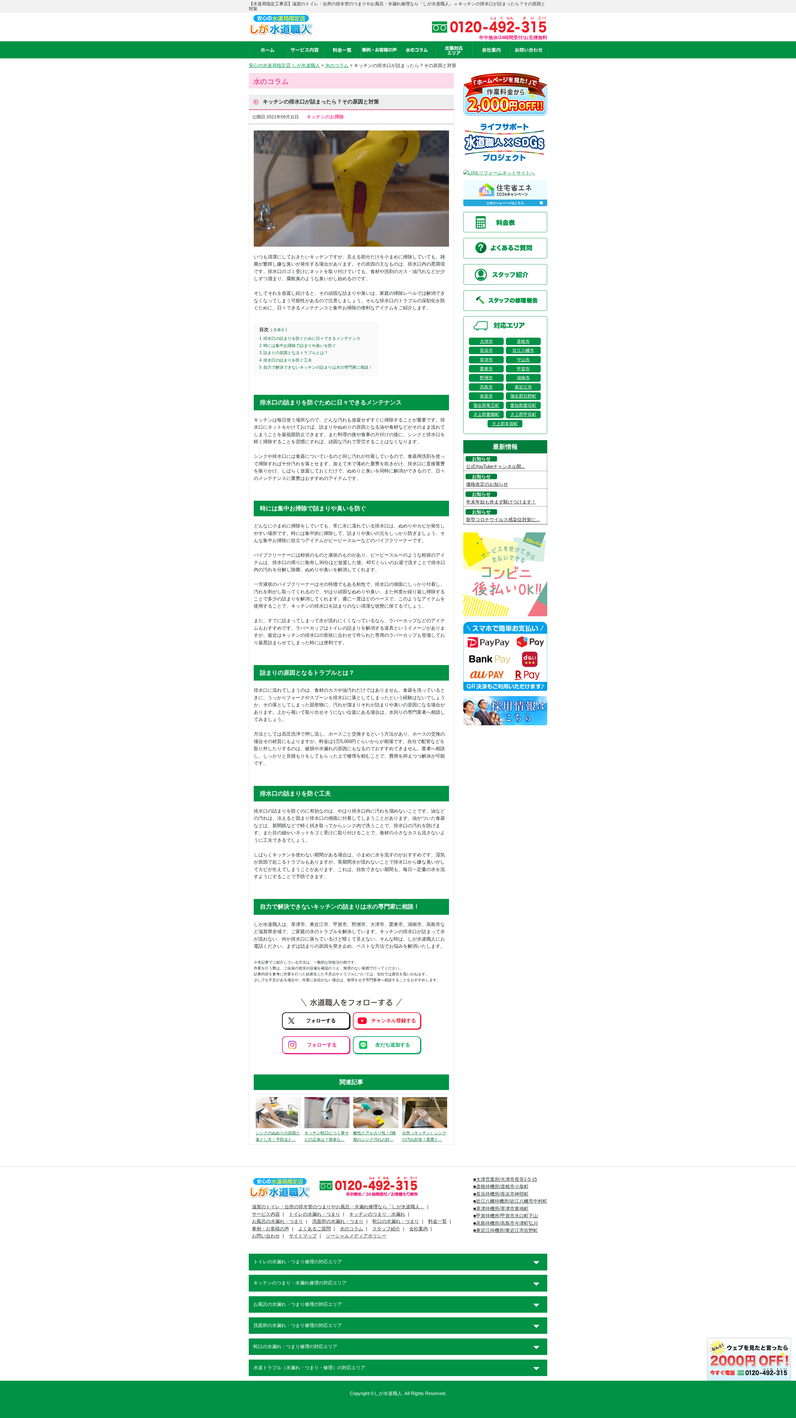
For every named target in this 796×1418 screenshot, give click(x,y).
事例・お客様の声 (270, 1228)
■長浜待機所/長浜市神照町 (501, 1194)
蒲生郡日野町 (523, 396)
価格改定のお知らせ (487, 484)
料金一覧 (437, 1221)
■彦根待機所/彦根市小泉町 (501, 1186)
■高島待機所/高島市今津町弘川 (505, 1223)
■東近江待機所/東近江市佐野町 (505, 1230)
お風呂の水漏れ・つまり (277, 1221)
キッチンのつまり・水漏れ (377, 1214)
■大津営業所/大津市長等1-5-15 (505, 1179)
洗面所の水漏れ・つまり (337, 1221)
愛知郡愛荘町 (523, 405)
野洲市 (486, 377)
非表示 (279, 330)
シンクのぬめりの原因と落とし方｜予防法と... (278, 1136)
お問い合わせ (266, 1235)
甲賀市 (523, 368)
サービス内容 (266, 1214)
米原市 (486, 396)
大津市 (486, 341)
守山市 (523, 359)
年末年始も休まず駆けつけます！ (501, 501)
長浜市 (486, 350)
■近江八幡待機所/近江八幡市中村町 (510, 1201)
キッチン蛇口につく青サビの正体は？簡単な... (326, 1136)
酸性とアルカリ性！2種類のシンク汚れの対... (374, 1136)
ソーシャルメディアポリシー (356, 1235)
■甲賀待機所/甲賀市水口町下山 (505, 1215)
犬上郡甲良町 (523, 414)
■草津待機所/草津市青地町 (501, 1208)
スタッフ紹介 (386, 1228)
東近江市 (523, 387)
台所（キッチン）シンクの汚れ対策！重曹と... (424, 1136)
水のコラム (351, 1228)
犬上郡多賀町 (505, 423)
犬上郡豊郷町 (486, 414)
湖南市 (523, 377)
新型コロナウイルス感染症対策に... (503, 519)
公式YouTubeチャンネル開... (495, 466)
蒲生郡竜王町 (486, 405)
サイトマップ (303, 1235)
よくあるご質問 (314, 1228)
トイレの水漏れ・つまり (314, 1214)
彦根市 (523, 341)
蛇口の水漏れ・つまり (396, 1221)
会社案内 (418, 1228)
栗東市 (486, 368)
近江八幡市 (523, 350)
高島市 (486, 387)
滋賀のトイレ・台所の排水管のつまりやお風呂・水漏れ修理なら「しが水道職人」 (338, 1206)
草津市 (486, 359)
